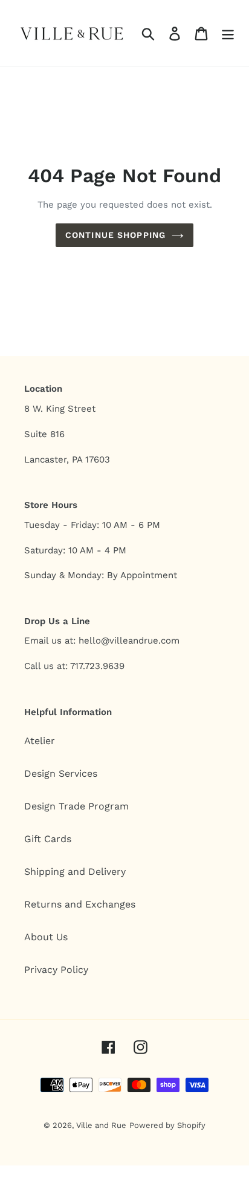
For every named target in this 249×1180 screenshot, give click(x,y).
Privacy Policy (56, 969)
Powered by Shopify (167, 1125)
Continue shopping (115, 235)
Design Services (60, 773)
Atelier (39, 741)
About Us (46, 937)
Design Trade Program (76, 806)
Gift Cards (47, 839)
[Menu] (228, 33)
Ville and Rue (101, 1125)
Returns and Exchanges (79, 904)
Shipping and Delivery (75, 871)
